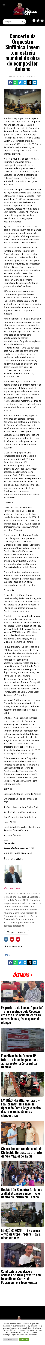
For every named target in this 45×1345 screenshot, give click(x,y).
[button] (10, 82)
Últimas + (22, 974)
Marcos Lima (12, 888)
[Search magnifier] (23, 21)
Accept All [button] (24, 1339)
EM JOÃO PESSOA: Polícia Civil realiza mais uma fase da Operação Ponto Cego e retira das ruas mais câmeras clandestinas (21, 1108)
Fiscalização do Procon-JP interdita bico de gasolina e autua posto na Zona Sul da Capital (19, 1061)
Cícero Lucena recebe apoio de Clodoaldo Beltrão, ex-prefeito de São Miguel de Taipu (21, 1152)
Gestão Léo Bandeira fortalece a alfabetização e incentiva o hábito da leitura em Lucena (21, 1193)
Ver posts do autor (16, 932)
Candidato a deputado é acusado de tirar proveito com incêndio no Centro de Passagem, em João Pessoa (21, 1277)
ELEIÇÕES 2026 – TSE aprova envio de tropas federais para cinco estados (21, 1234)
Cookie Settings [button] (10, 1339)
